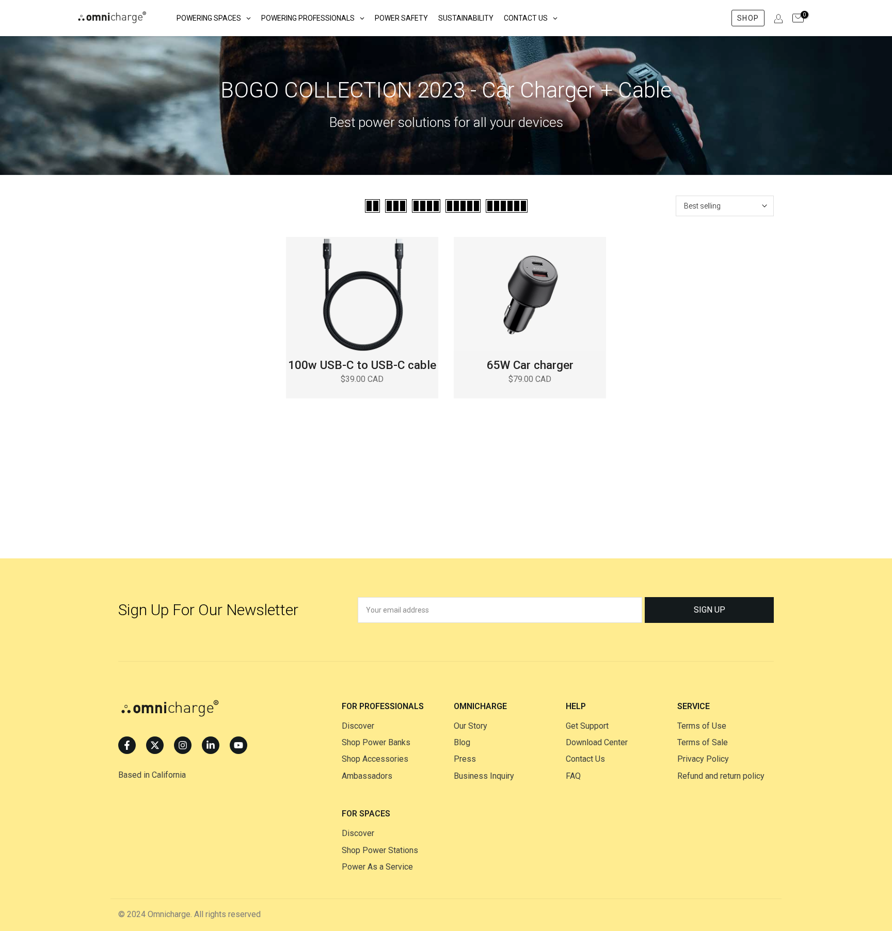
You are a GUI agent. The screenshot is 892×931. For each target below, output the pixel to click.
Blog (462, 742)
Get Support (587, 726)
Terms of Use (701, 726)
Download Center (597, 742)
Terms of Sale (702, 742)
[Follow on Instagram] (183, 745)
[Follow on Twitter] (155, 745)
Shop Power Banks (376, 742)
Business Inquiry (484, 776)
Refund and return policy (720, 776)
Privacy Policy (703, 759)
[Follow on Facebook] (127, 745)
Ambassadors (367, 776)
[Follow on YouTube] (238, 745)
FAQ (573, 776)
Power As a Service (377, 867)
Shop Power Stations (380, 850)
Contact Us (585, 759)
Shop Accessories (375, 759)
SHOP (747, 18)
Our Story (470, 726)
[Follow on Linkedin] (210, 745)
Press (465, 759)
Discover (358, 726)
